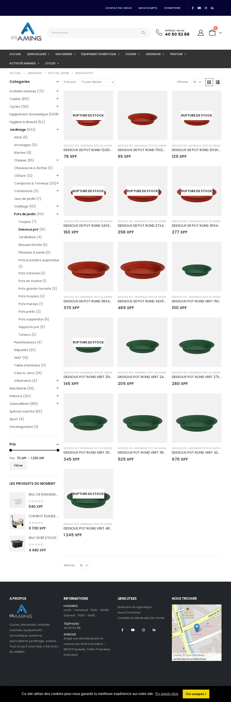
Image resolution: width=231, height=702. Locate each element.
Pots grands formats (34, 288)
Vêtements (22, 380)
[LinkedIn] (212, 8)
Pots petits (26, 311)
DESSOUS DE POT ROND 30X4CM (197, 225)
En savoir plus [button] (166, 694)
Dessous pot (71, 145)
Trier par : (70, 82)
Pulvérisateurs (25, 342)
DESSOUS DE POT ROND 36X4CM (89, 301)
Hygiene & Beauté (23, 122)
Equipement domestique (28, 114)
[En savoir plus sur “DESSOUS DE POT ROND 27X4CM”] (160, 174)
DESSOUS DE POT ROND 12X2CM (88, 149)
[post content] (88, 115)
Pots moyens (28, 296)
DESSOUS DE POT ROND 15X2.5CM (144, 149)
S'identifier (172, 8)
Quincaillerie (36, 54)
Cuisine (130, 54)
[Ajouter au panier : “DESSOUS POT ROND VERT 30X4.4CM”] (106, 401)
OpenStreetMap (195, 655)
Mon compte (148, 8)
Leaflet (177, 655)
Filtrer (18, 465)
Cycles (50, 63)
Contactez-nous (118, 8)
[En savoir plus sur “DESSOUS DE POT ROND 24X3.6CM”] (106, 174)
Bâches (19, 152)
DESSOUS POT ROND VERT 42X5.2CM (201, 452)
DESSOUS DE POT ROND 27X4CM (143, 225)
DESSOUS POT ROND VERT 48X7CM (91, 528)
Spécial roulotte (21, 411)
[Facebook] (193, 8)
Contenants (23, 191)
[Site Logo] (26, 33)
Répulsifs (21, 350)
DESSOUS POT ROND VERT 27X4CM (199, 376)
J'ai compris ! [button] (196, 694)
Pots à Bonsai (29, 273)
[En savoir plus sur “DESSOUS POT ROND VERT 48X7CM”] (106, 476)
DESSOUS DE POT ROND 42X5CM (143, 301)
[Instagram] (206, 8)
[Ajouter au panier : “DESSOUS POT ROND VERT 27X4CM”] (214, 325)
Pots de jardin (103, 145)
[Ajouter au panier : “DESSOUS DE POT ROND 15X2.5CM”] (160, 98)
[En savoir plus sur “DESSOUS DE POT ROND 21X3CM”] (214, 98)
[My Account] (200, 33)
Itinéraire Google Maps (135, 607)
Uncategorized (21, 426)
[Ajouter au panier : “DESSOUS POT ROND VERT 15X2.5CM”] (214, 249)
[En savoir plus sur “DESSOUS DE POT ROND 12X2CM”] (106, 98)
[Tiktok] (219, 8)
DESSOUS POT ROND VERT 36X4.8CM (147, 452)
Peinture (176, 54)
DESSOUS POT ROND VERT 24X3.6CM (147, 376)
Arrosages (22, 145)
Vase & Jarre (24, 373)
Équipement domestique (98, 54)
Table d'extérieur (27, 365)
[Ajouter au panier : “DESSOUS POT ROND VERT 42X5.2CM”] (214, 401)
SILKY (17, 357)
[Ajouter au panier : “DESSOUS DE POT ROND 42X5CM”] (160, 249)
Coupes (24, 221)
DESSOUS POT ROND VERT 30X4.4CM (93, 452)
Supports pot (28, 327)
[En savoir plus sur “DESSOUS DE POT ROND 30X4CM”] (214, 174)
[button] (209, 82)
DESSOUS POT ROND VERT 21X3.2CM (92, 376)
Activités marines (22, 91)
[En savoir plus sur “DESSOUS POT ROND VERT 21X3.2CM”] (106, 325)
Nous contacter (129, 612)
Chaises (20, 160)
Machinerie (63, 54)
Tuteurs (24, 334)
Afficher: (183, 82)
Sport (13, 419)
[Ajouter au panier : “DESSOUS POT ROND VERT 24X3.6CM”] (160, 325)
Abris (18, 137)
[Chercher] (143, 32)
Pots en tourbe (30, 281)
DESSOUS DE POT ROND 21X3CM (197, 149)
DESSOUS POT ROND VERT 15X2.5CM (200, 301)
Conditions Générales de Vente (141, 618)
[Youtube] (199, 8)
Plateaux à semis (31, 252)
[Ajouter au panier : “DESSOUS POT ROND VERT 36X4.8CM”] (160, 401)
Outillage (21, 206)
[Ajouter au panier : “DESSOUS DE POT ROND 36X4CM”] (106, 249)
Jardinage (153, 54)
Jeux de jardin (24, 198)
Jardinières (27, 237)
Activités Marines (22, 63)
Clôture (20, 175)
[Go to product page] (17, 500)
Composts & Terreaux (31, 183)
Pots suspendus (30, 319)
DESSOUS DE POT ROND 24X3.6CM (90, 225)
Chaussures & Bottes (30, 168)
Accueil (15, 54)
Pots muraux (28, 304)
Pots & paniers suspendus (38, 260)
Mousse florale (30, 245)
